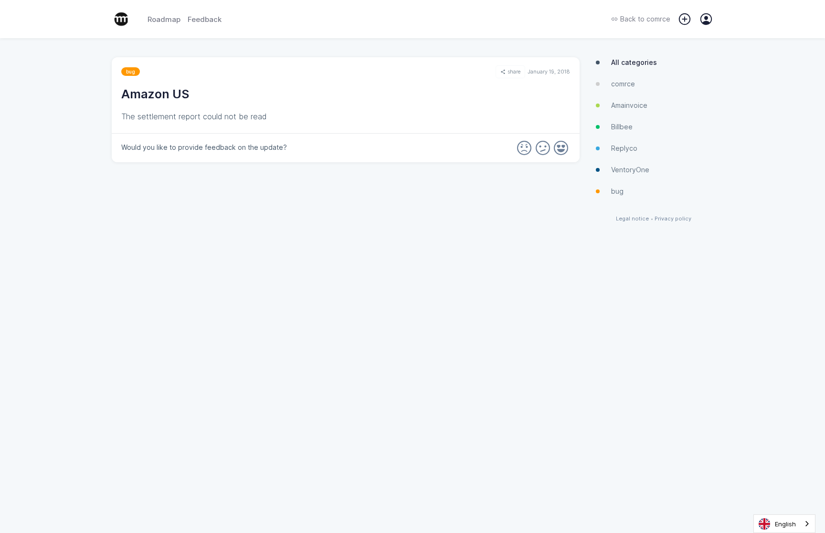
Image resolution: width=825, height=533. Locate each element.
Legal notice (632, 218)
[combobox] (784, 523)
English (785, 524)
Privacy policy (673, 218)
